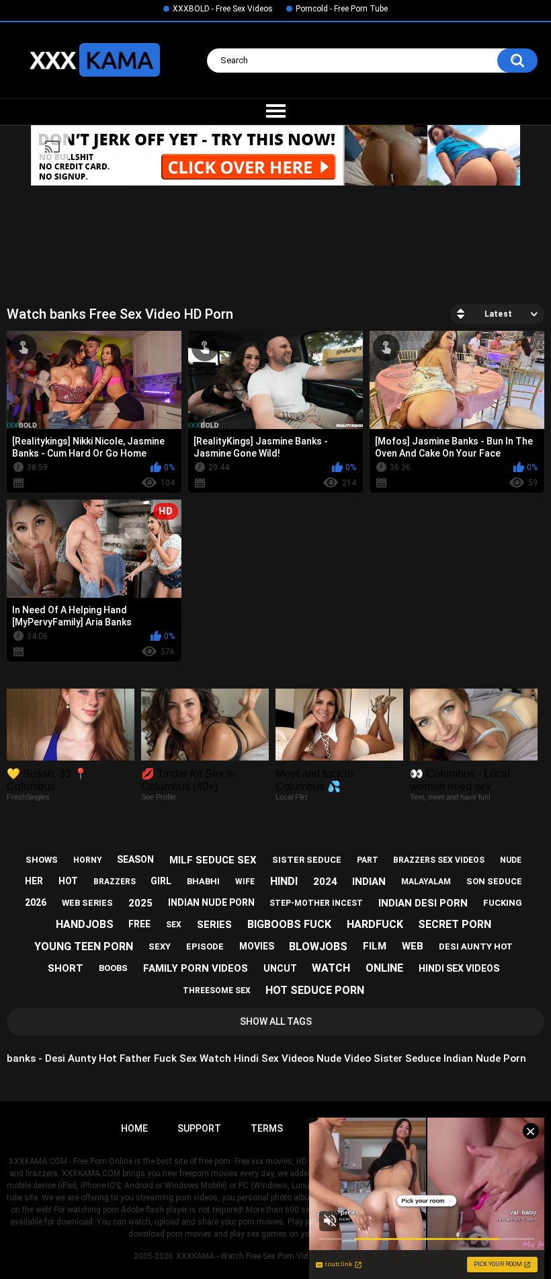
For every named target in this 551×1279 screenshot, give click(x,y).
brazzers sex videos (438, 860)
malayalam (426, 881)
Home (134, 1128)
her (34, 881)
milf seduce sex (213, 860)
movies (256, 946)
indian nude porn (211, 902)
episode (205, 946)
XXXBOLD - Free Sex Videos (223, 8)
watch (331, 968)
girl (161, 881)
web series (87, 903)
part (367, 860)
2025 (140, 903)
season (135, 859)
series (214, 925)
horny (87, 860)
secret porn (454, 924)
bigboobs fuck (289, 924)
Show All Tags (276, 1021)
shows (42, 860)
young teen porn (83, 946)
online (384, 968)
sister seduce (306, 860)
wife (245, 881)
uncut (280, 968)
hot (68, 881)
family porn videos (195, 968)
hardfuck (375, 924)
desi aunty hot (476, 946)
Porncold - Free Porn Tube (342, 8)
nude (510, 860)
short (65, 968)
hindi (284, 881)
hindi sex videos (459, 968)
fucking (502, 903)
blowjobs (318, 946)
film (374, 946)
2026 (35, 902)
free (139, 924)
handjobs (85, 924)
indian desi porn (423, 903)
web (412, 946)
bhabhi (203, 881)
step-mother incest (316, 903)
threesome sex (217, 990)
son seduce (494, 881)
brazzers (114, 881)
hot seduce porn (314, 990)
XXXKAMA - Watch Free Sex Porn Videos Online (261, 1256)
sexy (160, 946)
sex (173, 924)
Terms (267, 1128)
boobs (113, 968)
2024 (325, 882)
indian (369, 882)
